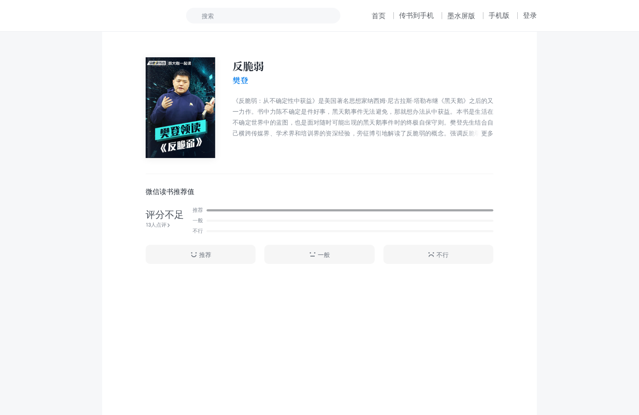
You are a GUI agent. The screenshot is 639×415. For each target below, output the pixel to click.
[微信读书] (131, 16)
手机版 (499, 15)
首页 (379, 15)
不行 (442, 254)
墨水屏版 (461, 15)
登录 (530, 15)
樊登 (240, 80)
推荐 (205, 254)
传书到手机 (416, 15)
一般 (324, 254)
